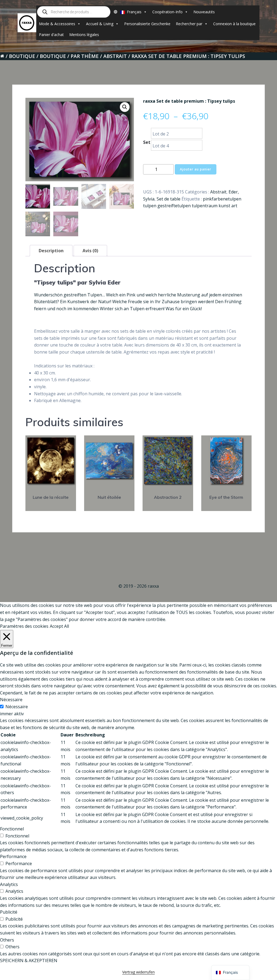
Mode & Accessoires (57, 23)
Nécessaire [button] (11, 700)
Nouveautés (204, 11)
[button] (125, 107)
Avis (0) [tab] (90, 251)
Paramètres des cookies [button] (24, 626)
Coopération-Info (167, 11)
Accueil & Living (99, 23)
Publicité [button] (8, 912)
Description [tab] (51, 251)
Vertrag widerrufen (138, 972)
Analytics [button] (9, 884)
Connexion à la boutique (234, 23)
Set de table (168, 199)
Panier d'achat (51, 34)
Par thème (85, 56)
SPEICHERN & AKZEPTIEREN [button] (28, 960)
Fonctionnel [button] (12, 829)
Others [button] (7, 940)
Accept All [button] (59, 626)
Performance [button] (13, 856)
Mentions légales (84, 34)
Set (146, 142)
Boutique (22, 56)
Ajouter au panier (195, 169)
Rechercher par (189, 23)
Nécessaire (16, 707)
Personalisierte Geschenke (147, 23)
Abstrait (115, 56)
